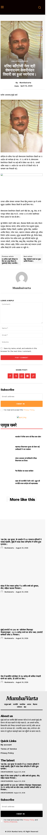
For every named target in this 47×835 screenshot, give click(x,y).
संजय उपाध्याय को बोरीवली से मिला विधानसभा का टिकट (26, 459)
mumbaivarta (25, 83)
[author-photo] (2, 547)
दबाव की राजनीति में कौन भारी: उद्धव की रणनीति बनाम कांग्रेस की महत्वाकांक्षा (27, 482)
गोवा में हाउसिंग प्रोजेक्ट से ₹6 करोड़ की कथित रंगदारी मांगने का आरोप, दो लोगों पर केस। (21, 677)
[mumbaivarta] (22, 278)
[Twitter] (15, 375)
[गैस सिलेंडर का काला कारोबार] (7, 470)
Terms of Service (10, 822)
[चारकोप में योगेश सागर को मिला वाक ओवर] (7, 436)
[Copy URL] (33, 375)
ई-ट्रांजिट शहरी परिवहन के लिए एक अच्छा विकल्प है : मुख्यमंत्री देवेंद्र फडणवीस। (10, 261)
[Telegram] (27, 375)
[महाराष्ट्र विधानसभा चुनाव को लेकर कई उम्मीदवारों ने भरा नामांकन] (7, 448)
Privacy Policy (28, 410)
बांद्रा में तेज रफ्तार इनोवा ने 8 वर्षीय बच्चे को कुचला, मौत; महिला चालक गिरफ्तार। (20, 587)
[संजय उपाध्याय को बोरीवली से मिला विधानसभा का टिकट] (7, 459)
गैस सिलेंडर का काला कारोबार (24, 471)
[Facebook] (10, 375)
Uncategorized (19, 61)
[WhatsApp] (21, 375)
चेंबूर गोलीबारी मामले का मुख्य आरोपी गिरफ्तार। (32, 260)
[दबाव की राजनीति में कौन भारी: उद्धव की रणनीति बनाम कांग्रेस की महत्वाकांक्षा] (7, 482)
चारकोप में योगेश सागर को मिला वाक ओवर (28, 436)
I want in (20, 404)
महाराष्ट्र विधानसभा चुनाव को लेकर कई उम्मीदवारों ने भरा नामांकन (27, 447)
